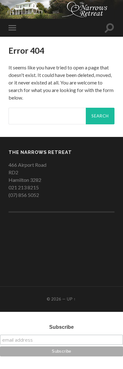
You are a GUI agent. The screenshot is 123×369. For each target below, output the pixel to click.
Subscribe (61, 327)
